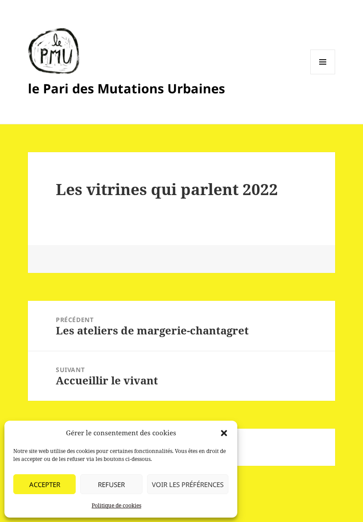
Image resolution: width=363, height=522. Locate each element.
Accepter (44, 484)
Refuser (111, 484)
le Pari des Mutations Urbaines (126, 88)
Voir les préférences (188, 484)
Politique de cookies (116, 505)
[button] (224, 433)
